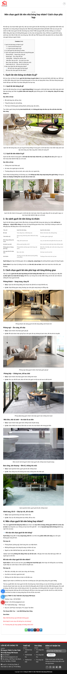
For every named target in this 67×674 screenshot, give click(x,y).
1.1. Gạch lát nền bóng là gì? (13, 46)
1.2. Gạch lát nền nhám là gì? (14, 48)
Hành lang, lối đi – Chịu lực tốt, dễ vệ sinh (17, 64)
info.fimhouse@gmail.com (10, 657)
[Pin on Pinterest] (38, 630)
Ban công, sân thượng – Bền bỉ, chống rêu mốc (18, 62)
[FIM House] (4, 4)
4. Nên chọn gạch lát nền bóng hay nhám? (15, 66)
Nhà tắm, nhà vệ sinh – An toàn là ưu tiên (17, 60)
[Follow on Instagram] (50, 667)
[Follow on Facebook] (47, 667)
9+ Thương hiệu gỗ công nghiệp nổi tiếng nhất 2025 (18, 624)
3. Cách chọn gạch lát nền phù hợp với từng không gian (19, 52)
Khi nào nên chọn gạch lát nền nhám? (16, 70)
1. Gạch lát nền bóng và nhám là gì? (13, 44)
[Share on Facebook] (29, 630)
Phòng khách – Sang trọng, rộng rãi (15, 54)
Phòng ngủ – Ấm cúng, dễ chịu (14, 56)
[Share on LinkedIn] (41, 630)
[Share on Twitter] (32, 630)
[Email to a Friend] (35, 630)
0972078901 (6, 655)
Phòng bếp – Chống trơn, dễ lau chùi (16, 58)
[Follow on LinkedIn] (60, 667)
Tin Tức (33, 12)
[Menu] (64, 3)
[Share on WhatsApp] (26, 630)
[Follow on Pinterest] (56, 667)
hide (22, 41)
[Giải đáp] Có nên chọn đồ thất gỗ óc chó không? (17, 621)
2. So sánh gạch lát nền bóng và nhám (14, 50)
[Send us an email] (53, 667)
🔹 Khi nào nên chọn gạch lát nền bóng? (17, 68)
